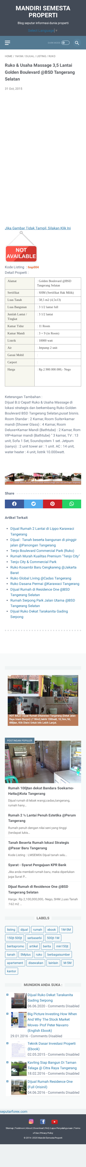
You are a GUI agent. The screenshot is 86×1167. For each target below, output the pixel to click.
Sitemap (10, 1128)
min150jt (62, 946)
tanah (11, 954)
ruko (39, 954)
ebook (51, 929)
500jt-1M (53, 938)
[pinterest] (52, 504)
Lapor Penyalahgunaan (61, 1128)
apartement (15, 963)
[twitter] (33, 504)
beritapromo (15, 946)
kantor (11, 971)
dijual (24, 929)
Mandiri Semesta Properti (43, 12)
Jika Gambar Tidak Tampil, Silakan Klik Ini (38, 228)
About (29, 1128)
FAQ (47, 1128)
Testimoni (20, 1128)
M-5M (67, 963)
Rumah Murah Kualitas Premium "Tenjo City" (45, 556)
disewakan (35, 963)
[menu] (7, 43)
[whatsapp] (71, 504)
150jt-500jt (14, 938)
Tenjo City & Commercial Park (33, 562)
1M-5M (66, 929)
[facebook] (14, 504)
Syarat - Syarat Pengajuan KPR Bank (37, 865)
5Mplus (26, 954)
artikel (33, 946)
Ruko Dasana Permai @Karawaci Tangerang (44, 584)
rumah (37, 929)
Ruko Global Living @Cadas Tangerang (40, 578)
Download (39, 1128)
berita (47, 946)
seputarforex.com (13, 1111)
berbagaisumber (58, 954)
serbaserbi (34, 938)
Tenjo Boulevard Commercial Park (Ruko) (42, 551)
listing (11, 929)
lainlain (53, 963)
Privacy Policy (46, 1133)
